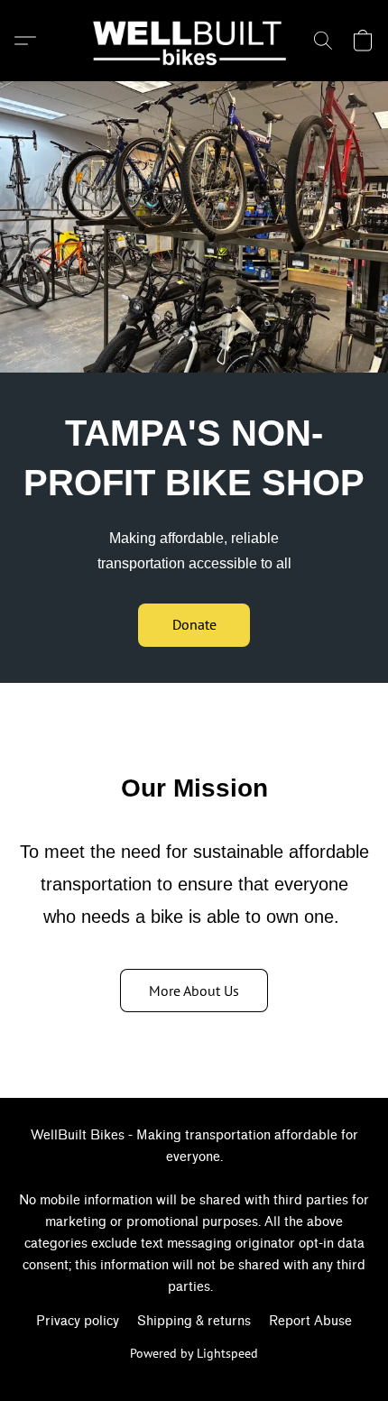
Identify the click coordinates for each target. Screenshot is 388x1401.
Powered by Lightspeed (194, 1353)
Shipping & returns (194, 1321)
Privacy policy (77, 1321)
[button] (194, 40)
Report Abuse (310, 1321)
